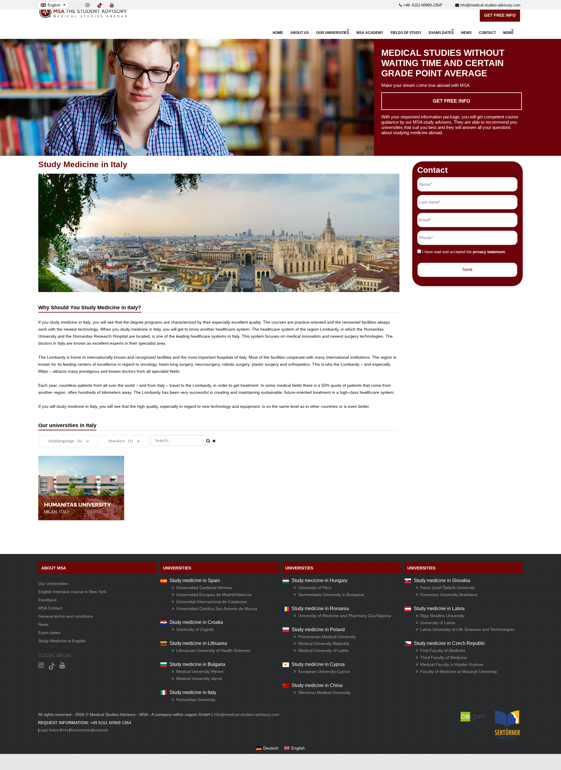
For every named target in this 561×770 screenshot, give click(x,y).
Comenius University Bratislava (448, 594)
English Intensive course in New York (72, 591)
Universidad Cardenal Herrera (204, 587)
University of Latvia (437, 622)
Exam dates (49, 632)
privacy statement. (489, 252)
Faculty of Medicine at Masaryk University (458, 671)
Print (64, 730)
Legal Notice (49, 730)
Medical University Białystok (323, 643)
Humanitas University (195, 699)
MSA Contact (50, 608)
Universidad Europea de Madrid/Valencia (214, 594)
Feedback (47, 600)
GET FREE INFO (500, 15)
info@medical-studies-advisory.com (489, 5)
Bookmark (100, 730)
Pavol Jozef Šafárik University (447, 587)
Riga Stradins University (442, 615)
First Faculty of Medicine (442, 650)
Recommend (80, 730)
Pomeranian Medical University (327, 636)
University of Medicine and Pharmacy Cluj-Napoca (344, 615)
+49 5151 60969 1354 (110, 722)
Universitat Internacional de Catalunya (211, 601)
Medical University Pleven (200, 671)
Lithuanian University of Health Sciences (213, 650)
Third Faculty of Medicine (443, 657)
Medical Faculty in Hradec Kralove (451, 664)
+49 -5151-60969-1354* (422, 5)
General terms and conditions (65, 616)
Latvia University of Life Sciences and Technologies (467, 629)
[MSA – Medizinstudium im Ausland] (83, 16)
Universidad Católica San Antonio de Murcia (216, 608)
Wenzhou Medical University (324, 692)
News (43, 624)
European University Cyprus (324, 671)
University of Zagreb (195, 629)
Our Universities (53, 583)
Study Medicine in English (62, 640)
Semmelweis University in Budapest (331, 594)
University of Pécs (314, 587)
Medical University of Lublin (323, 650)
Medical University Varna (199, 678)
